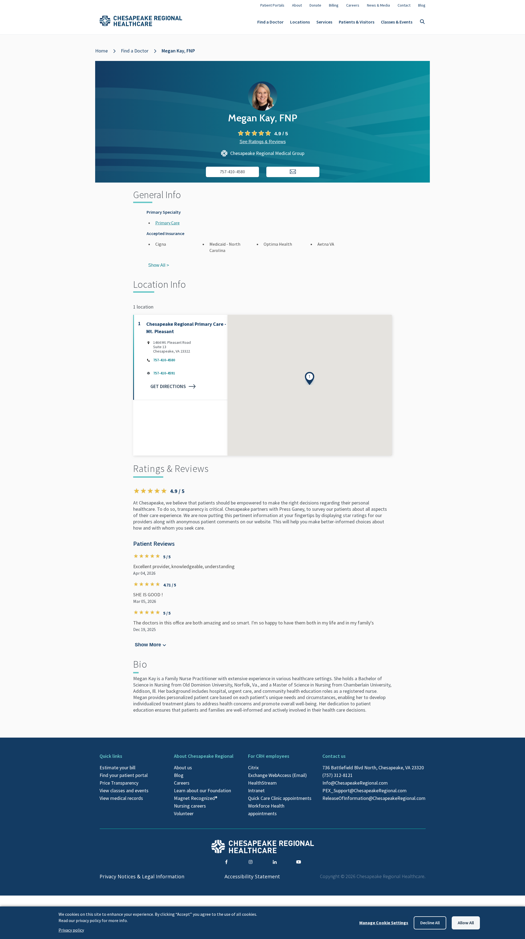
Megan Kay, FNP (178, 51)
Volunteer (184, 813)
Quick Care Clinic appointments (279, 798)
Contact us (334, 756)
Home (101, 51)
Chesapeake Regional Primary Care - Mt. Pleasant (186, 327)
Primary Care (167, 222)
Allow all (466, 922)
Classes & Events (396, 22)
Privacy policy (71, 930)
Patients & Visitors (356, 22)
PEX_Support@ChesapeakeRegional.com (364, 790)
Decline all (430, 922)
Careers (181, 783)
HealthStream (262, 783)
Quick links (111, 756)
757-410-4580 (164, 359)
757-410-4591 (164, 373)
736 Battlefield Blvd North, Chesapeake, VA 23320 (373, 767)
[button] (309, 378)
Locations (300, 22)
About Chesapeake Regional (204, 756)
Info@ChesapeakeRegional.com (355, 783)
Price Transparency (119, 783)
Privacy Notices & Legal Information (142, 876)
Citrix (253, 767)
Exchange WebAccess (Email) (277, 775)
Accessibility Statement (252, 876)
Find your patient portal (124, 775)
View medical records (121, 798)
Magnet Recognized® (195, 798)
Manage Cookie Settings (383, 922)
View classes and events (124, 790)
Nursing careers (190, 806)
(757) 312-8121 (337, 775)
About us (183, 767)
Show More (148, 644)
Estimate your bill (117, 767)
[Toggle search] (422, 22)
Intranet (256, 790)
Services (324, 22)
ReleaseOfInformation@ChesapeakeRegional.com (373, 798)
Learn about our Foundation (202, 790)
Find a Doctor (270, 22)
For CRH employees (268, 756)
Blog (178, 775)
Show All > (158, 265)
